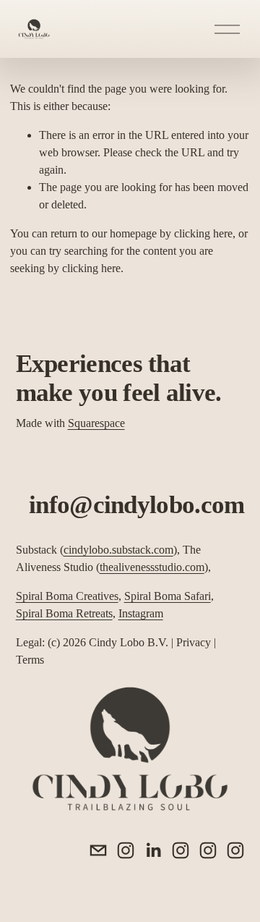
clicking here (203, 233)
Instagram (140, 613)
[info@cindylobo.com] (98, 850)
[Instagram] (125, 850)
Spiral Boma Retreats (64, 613)
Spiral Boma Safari (167, 596)
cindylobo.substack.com (118, 550)
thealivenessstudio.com (152, 567)
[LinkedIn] (153, 850)
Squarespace (96, 423)
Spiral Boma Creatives (67, 596)
